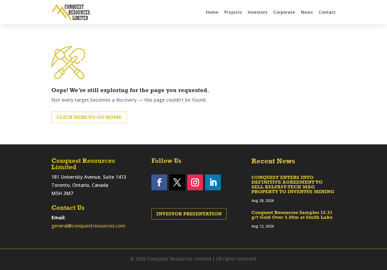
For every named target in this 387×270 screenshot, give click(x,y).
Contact (327, 12)
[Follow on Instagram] (195, 182)
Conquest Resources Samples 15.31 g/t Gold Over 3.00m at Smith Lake (292, 215)
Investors (257, 12)
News (307, 12)
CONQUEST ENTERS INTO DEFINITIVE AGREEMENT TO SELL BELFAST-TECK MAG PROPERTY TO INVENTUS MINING (292, 184)
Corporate (284, 12)
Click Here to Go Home (89, 117)
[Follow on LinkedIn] (213, 182)
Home (212, 12)
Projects (233, 12)
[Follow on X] (177, 182)
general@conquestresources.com (88, 225)
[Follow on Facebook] (159, 182)
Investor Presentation (189, 214)
